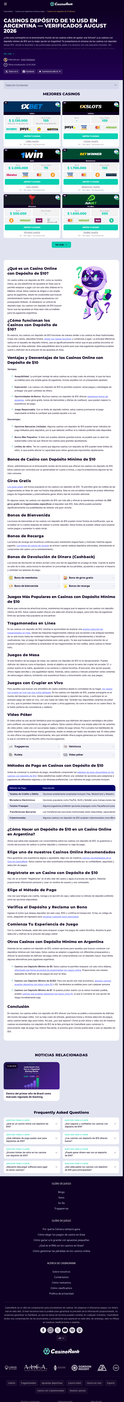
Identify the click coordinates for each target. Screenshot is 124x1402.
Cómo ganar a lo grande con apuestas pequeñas (61, 1240)
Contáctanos (61, 1277)
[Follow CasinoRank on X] (58, 1330)
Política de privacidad (61, 1293)
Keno (61, 1197)
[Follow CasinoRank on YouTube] (65, 1330)
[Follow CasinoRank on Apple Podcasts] (80, 1330)
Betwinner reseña (91, 186)
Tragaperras (61, 1208)
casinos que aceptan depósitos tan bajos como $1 (47, 993)
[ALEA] (35, 1368)
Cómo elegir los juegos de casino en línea (61, 1234)
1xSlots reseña (90, 141)
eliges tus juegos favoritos (57, 339)
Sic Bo (61, 1203)
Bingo (61, 1192)
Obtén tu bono (32, 136)
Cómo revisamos (61, 1282)
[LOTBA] (11, 1368)
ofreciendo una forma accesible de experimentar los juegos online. (48, 970)
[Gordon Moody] (81, 1368)
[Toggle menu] (5, 4)
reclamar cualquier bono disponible (60, 916)
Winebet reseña (32, 232)
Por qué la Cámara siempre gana (61, 1229)
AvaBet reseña (90, 232)
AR (60, 1338)
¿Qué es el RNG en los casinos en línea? (61, 1245)
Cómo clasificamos (61, 1288)
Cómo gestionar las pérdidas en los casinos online (61, 1251)
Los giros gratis (15, 486)
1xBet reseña (32, 141)
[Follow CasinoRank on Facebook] (43, 1330)
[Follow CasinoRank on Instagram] (50, 1330)
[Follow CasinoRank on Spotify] (72, 1330)
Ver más (59, 244)
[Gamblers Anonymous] (102, 1368)
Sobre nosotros (61, 1271)
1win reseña (32, 186)
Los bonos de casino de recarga (33, 545)
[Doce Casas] (59, 1368)
